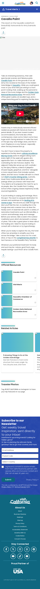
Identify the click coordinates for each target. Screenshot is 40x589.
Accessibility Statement (20, 530)
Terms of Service (20, 487)
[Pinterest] (7, 398)
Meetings (20, 517)
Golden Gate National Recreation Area (20, 93)
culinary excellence (29, 153)
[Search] (37, 3)
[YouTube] (10, 398)
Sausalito (16, 85)
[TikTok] (20, 556)
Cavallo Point (6, 80)
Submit (8, 479)
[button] (3, 32)
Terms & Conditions (20, 526)
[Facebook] (6, 549)
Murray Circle (6, 156)
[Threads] (27, 549)
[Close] (38, 9)
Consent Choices (20, 539)
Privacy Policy (31, 480)
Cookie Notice (20, 536)
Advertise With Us (20, 533)
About (20, 511)
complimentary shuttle (26, 238)
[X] (13, 549)
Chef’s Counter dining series (15, 177)
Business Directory (20, 514)
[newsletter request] (27, 556)
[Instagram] (4, 398)
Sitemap (20, 520)
